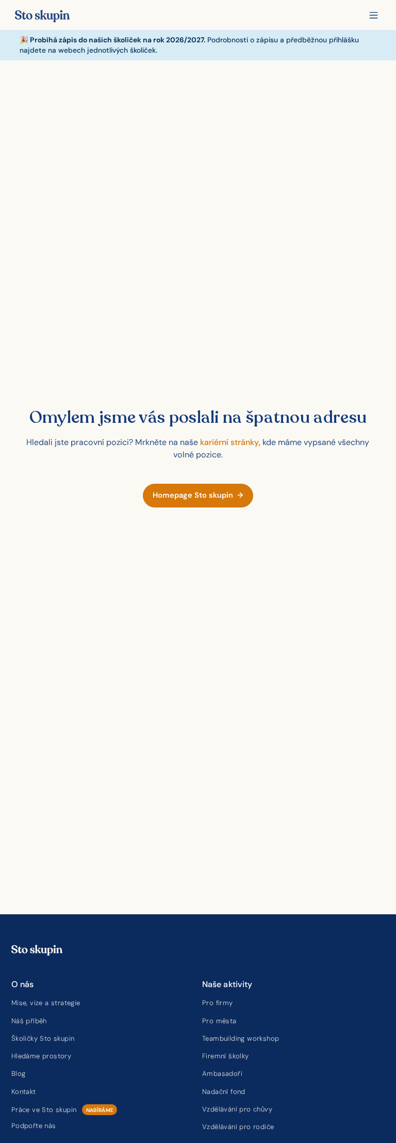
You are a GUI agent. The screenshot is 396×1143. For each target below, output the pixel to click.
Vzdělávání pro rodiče (238, 1126)
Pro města (219, 1021)
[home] (42, 15)
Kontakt (23, 1091)
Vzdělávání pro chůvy (237, 1109)
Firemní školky (225, 1056)
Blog (18, 1073)
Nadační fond (223, 1091)
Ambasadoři (222, 1073)
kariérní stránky (229, 442)
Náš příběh (29, 1021)
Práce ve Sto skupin (44, 1109)
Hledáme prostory (41, 1056)
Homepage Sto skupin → (198, 495)
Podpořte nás (33, 1125)
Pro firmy (217, 1002)
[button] (373, 15)
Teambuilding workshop (240, 1038)
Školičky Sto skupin (43, 1038)
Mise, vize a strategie (45, 1002)
